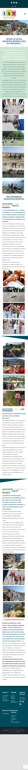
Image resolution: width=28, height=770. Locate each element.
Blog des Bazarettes (22, 698)
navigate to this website (14, 534)
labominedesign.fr (5, 730)
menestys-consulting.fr (21, 730)
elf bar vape (16, 529)
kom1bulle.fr (17, 732)
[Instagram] (23, 701)
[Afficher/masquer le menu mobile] (25, 14)
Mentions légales (13, 716)
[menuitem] (12, 6)
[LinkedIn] (20, 704)
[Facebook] (20, 701)
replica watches (6, 527)
